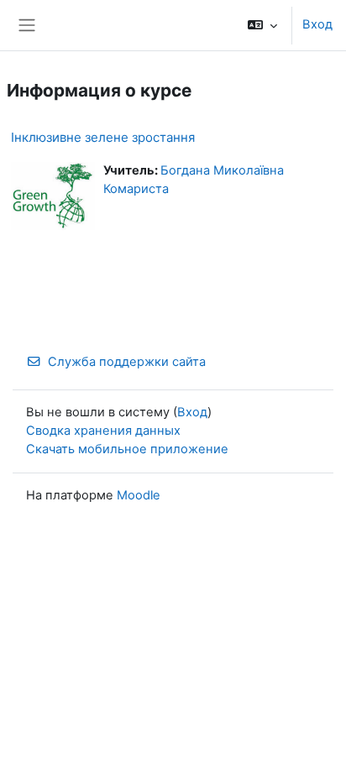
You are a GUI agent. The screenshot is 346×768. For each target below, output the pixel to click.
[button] (262, 25)
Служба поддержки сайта (127, 361)
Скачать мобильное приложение (127, 449)
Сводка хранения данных (103, 430)
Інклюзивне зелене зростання (103, 137)
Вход (317, 24)
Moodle (138, 495)
